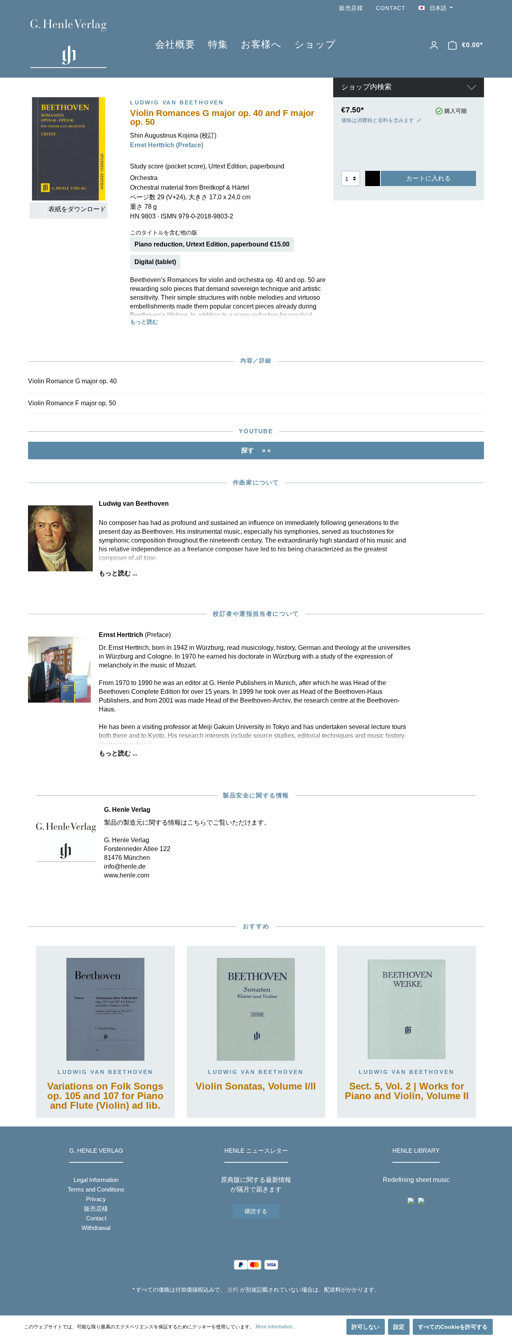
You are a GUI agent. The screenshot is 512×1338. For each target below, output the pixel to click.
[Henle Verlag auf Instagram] (479, 8)
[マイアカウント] (434, 45)
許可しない (366, 1327)
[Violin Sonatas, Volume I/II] (256, 1009)
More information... (276, 1327)
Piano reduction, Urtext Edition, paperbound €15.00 (212, 244)
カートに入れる (428, 178)
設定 (398, 1327)
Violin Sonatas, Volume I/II (256, 1087)
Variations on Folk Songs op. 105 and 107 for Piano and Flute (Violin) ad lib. (105, 1096)
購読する (256, 1211)
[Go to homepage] (80, 43)
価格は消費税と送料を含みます (377, 120)
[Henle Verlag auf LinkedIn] (262, 1304)
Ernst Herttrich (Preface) (166, 145)
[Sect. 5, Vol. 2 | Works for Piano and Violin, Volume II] (407, 1009)
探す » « (256, 450)
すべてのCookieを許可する (453, 1327)
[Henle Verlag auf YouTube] (468, 8)
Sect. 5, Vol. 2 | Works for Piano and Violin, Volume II (407, 1091)
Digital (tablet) (155, 261)
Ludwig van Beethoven (105, 1072)
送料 (232, 1289)
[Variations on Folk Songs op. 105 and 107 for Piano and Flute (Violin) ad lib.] (105, 1009)
